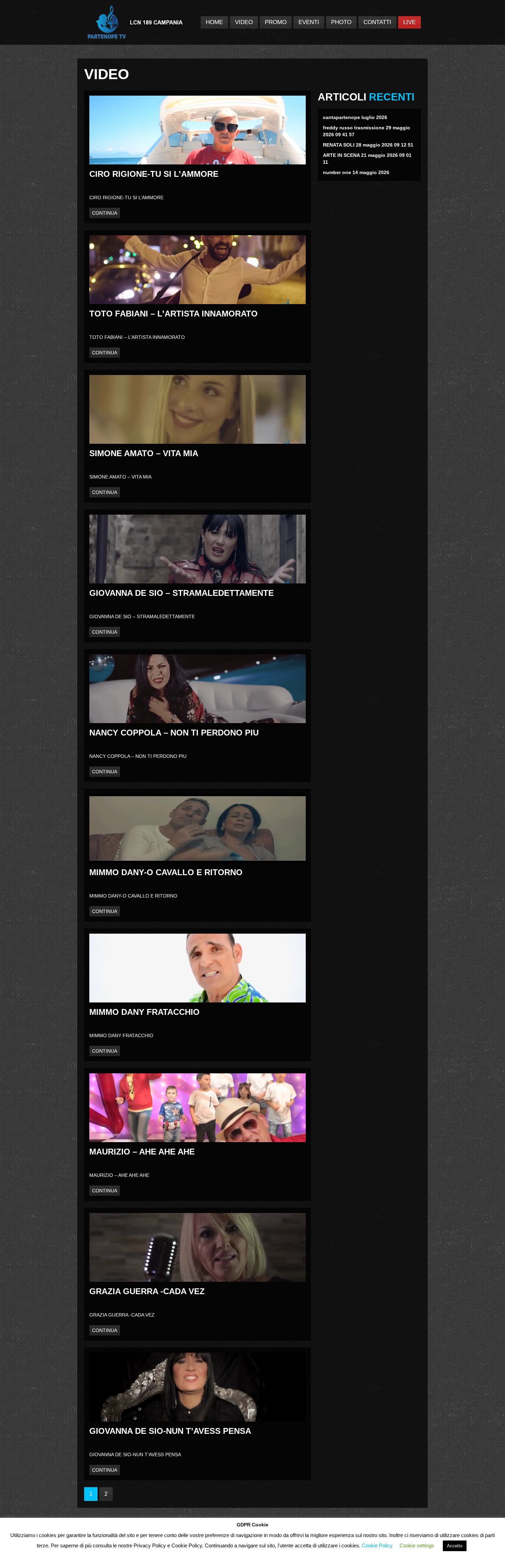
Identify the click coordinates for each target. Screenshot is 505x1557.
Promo (276, 22)
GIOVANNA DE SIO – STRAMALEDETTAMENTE (181, 593)
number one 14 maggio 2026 (356, 172)
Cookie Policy (377, 1545)
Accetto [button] (454, 1545)
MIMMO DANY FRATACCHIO (144, 1012)
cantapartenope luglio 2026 (355, 117)
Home (214, 22)
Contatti (377, 22)
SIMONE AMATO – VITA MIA (143, 453)
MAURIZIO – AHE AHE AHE (142, 1151)
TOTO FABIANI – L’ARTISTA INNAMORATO (173, 313)
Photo (341, 22)
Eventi (309, 22)
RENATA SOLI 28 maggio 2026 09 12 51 (368, 145)
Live (409, 22)
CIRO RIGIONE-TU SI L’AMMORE (153, 174)
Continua (104, 213)
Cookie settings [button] (417, 1545)
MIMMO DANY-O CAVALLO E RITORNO (166, 872)
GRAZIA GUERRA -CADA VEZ (147, 1291)
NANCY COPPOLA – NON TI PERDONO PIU (174, 732)
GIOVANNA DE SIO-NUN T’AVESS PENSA (170, 1431)
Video (244, 22)
